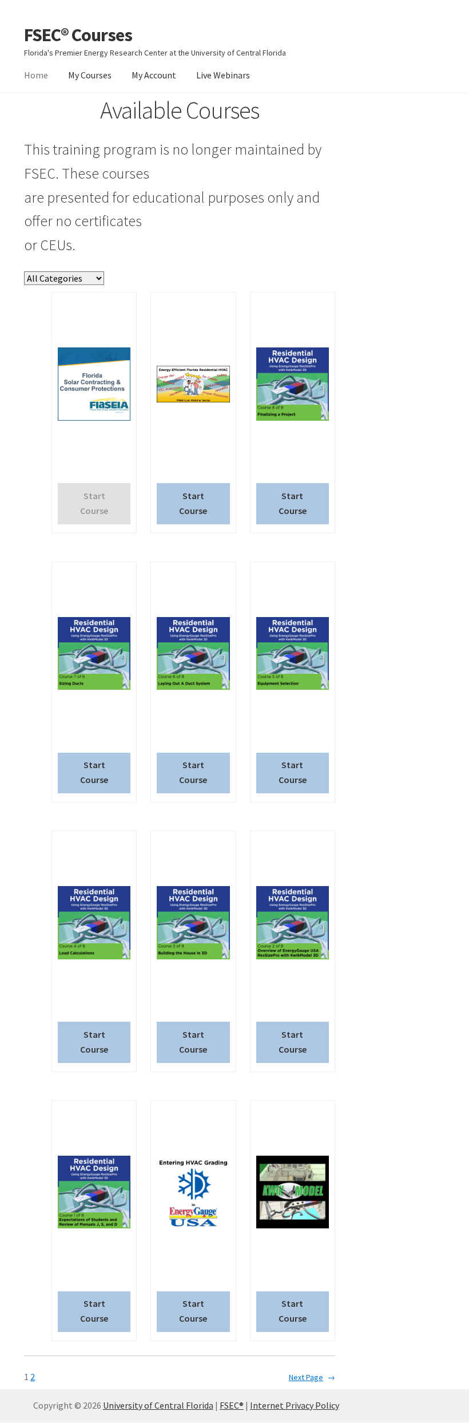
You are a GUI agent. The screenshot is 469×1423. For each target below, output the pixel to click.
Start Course (193, 503)
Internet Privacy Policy (294, 1405)
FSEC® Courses (78, 34)
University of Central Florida (158, 1405)
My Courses (90, 75)
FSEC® (232, 1405)
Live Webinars (223, 75)
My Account (154, 75)
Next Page (312, 1377)
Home (36, 75)
